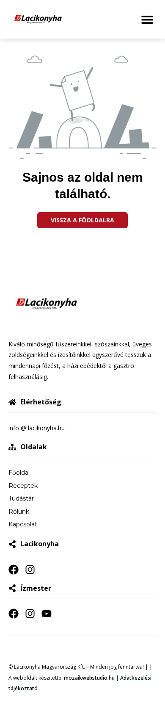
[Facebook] (13, 569)
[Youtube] (46, 614)
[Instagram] (30, 569)
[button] (147, 19)
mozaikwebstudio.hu (89, 677)
